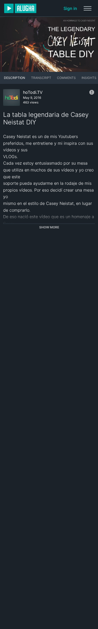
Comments (66, 78)
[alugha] (20, 8)
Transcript (41, 78)
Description (14, 78)
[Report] (92, 92)
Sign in (70, 8)
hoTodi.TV (33, 92)
